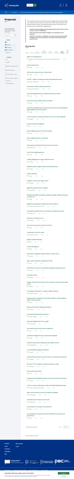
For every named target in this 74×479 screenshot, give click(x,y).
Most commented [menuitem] (56, 52)
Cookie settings (44, 470)
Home (6, 446)
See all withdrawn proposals (31, 435)
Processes (14, 12)
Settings (64, 476)
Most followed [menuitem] (62, 52)
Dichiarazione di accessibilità (20, 470)
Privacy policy (8, 470)
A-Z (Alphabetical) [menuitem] (37, 52)
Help (6, 454)
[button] (8, 40)
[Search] (35, 5)
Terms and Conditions (33, 470)
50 (36, 427)
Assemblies (7, 451)
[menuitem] (10, 35)
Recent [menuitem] (31, 52)
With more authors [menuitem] (67, 51)
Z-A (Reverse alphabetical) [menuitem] (44, 51)
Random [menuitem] (27, 52)
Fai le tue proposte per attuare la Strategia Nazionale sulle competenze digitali (41, 12)
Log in (17, 446)
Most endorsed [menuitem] (50, 52)
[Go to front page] (12, 5)
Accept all (63, 473)
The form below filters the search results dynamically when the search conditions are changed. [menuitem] (10, 30)
